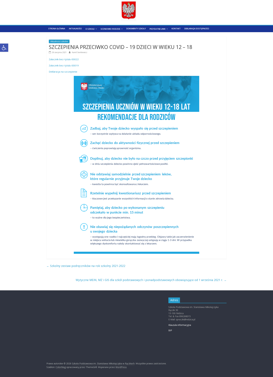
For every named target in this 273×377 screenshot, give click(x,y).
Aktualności (75, 28)
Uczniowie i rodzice (110, 29)
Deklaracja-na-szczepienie (63, 71)
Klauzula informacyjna (179, 324)
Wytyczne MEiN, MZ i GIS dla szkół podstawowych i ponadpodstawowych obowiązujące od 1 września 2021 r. (151, 280)
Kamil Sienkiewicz (79, 52)
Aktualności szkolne (59, 41)
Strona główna (56, 28)
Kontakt (176, 28)
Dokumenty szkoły (136, 28)
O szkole (89, 29)
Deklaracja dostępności (196, 28)
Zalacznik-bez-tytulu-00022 (64, 59)
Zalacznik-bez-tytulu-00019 (64, 65)
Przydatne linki (157, 29)
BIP (170, 330)
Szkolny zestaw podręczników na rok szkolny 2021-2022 (85, 266)
